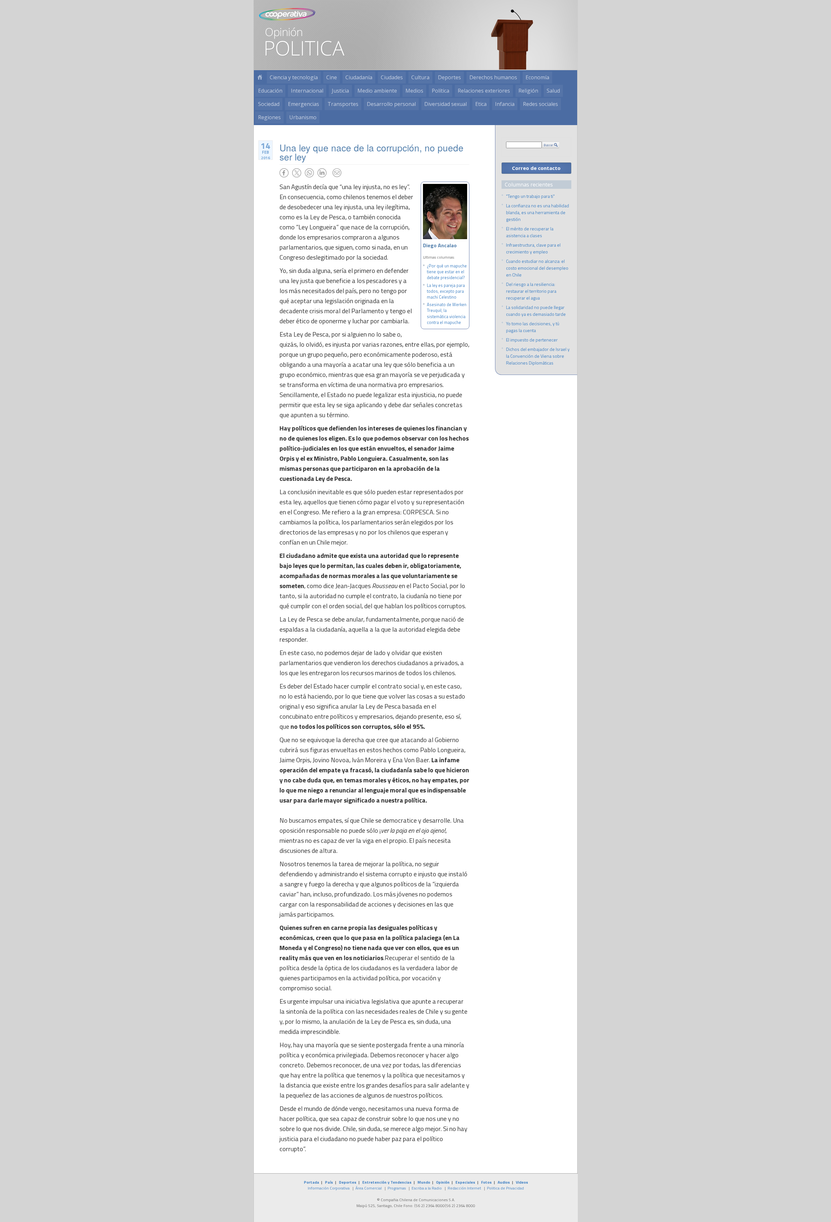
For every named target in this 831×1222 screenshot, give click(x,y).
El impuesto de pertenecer (532, 339)
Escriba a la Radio (427, 1188)
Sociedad (268, 104)
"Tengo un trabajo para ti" (530, 196)
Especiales (465, 1182)
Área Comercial (368, 1188)
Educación (270, 90)
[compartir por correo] (336, 172)
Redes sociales (540, 104)
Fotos (486, 1182)
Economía (537, 77)
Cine (331, 77)
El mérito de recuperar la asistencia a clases (529, 232)
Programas (397, 1188)
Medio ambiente (377, 90)
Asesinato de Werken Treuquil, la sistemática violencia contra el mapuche (446, 313)
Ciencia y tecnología (294, 77)
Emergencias (303, 104)
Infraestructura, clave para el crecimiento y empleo (533, 248)
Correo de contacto (536, 168)
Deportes (449, 77)
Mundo (423, 1182)
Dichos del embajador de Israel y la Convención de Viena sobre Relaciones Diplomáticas (538, 356)
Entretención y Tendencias (387, 1182)
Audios (504, 1182)
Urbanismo (302, 117)
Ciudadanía (358, 77)
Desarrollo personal (391, 104)
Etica (481, 104)
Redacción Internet (464, 1188)
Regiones (269, 117)
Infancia (505, 104)
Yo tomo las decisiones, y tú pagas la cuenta (532, 327)
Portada (311, 1182)
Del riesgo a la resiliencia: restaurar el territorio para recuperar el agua (531, 291)
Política (440, 90)
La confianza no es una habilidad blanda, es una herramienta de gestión (537, 212)
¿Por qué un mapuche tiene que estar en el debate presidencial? (447, 272)
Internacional (307, 90)
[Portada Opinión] (259, 77)
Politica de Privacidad (505, 1188)
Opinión (443, 1182)
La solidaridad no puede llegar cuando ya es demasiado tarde (536, 310)
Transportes (343, 104)
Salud (553, 90)
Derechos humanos (493, 77)
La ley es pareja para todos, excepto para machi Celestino (446, 291)
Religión (528, 90)
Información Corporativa (329, 1188)
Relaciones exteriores (484, 90)
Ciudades (392, 77)
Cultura (420, 77)
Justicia (340, 90)
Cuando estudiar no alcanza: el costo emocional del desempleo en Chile (537, 268)
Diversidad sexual (445, 104)
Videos (522, 1182)
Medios (414, 90)
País (329, 1182)
